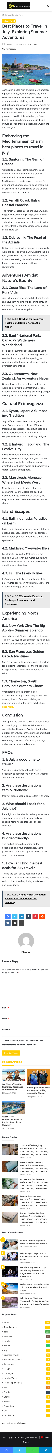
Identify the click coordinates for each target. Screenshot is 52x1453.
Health (7, 1369)
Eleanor (9, 44)
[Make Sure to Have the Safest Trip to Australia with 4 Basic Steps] (10, 1288)
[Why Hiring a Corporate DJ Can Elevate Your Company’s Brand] (10, 1256)
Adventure (9, 1364)
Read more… (8, 706)
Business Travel (11, 1355)
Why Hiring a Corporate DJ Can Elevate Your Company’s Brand (34, 1256)
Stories (7, 1397)
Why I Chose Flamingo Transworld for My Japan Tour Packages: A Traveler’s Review (35, 1301)
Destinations (9, 1415)
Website (6, 1029)
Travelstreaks (10, 1327)
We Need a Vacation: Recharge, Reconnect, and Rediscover (12, 1087)
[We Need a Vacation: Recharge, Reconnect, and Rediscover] (13, 1075)
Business (8, 1336)
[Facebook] (8, 916)
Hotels (7, 1341)
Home (7, 15)
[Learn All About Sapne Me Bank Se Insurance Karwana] (10, 1244)
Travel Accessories (13, 1359)
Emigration (9, 1406)
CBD (6, 1411)
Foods (7, 1392)
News (6, 1322)
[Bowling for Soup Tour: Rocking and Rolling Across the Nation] (38, 1077)
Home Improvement (13, 1383)
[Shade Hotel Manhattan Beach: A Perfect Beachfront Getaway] (13, 1107)
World (6, 1387)
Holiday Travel (17, 15)
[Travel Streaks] (18, 5)
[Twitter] (14, 916)
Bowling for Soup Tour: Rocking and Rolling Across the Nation (38, 1090)
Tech (6, 1332)
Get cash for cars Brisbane (14, 1423)
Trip (5, 1350)
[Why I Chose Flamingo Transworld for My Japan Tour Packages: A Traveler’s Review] (10, 1302)
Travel (7, 1346)
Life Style (8, 1373)
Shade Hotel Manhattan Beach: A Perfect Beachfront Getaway (12, 1120)
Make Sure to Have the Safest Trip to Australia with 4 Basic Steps (35, 1287)
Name (5, 1008)
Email (5, 1018)
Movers (7, 1401)
